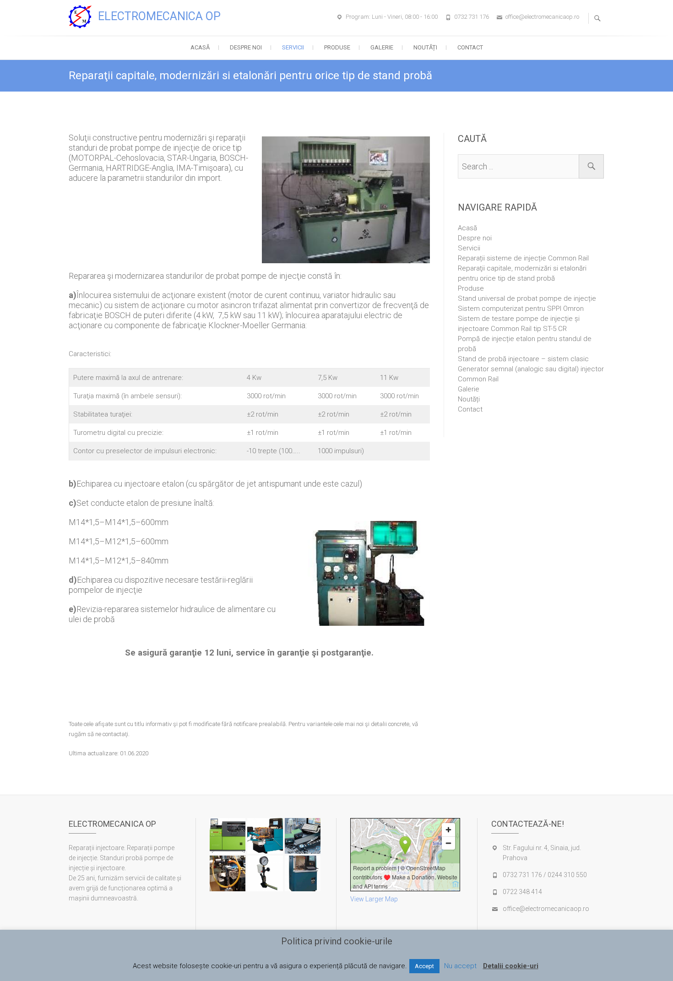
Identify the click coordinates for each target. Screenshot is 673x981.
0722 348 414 (522, 891)
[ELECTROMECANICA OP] (82, 16)
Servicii (293, 47)
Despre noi (246, 47)
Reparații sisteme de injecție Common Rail (523, 258)
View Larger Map (374, 899)
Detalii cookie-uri (510, 966)
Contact (470, 47)
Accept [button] (424, 966)
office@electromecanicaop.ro (542, 16)
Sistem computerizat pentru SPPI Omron (521, 308)
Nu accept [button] (460, 966)
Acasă (200, 47)
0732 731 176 (471, 16)
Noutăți (425, 47)
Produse (337, 47)
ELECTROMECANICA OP (159, 16)
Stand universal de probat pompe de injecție (527, 298)
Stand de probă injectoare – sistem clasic (523, 359)
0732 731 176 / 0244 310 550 (545, 874)
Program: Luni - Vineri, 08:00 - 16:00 (392, 16)
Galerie (381, 47)
